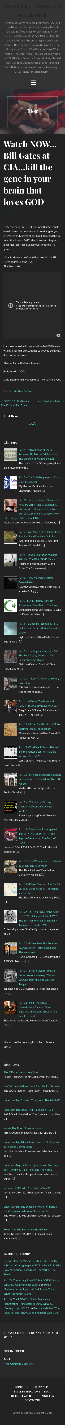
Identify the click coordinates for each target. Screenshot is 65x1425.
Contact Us (32, 1400)
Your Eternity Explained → (51, 401)
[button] (33, 83)
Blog (47, 1391)
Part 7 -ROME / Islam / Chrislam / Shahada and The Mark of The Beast (32, 1270)
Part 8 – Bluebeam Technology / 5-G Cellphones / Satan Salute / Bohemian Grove (29, 1289)
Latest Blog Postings (22, 391)
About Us (48, 1395)
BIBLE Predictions (27, 1391)
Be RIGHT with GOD (24, 1395)
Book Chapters (38, 1387)
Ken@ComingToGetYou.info (19, 1363)
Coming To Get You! (16, 216)
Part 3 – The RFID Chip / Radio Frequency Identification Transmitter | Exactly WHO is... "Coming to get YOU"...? (28, 1304)
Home (19, 1387)
